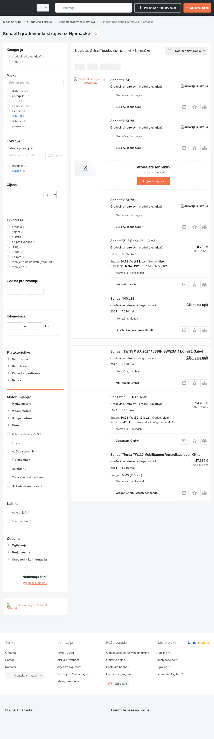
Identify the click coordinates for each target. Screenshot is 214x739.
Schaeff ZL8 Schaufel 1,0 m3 (132, 241)
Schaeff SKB (120, 80)
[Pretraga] (59, 7)
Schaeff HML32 (122, 298)
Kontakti (10, 667)
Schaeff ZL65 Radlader (128, 397)
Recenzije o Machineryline (73, 674)
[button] (194, 107)
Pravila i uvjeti (65, 652)
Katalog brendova (67, 681)
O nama (10, 652)
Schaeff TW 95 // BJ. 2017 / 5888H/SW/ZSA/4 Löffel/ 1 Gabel (156, 351)
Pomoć (9, 659)
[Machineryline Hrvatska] (17, 8)
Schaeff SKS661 (123, 121)
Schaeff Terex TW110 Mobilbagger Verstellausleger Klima (155, 454)
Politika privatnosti (67, 659)
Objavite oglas (153, 181)
